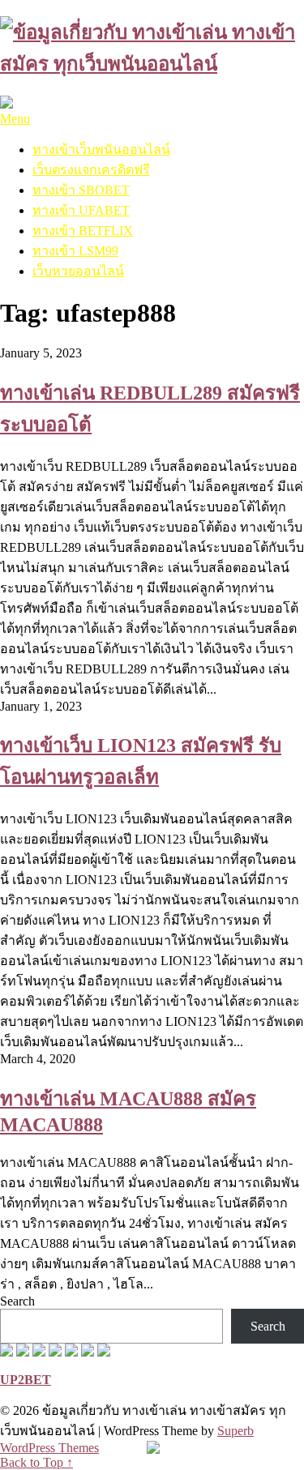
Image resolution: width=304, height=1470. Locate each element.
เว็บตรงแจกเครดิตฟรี (91, 170)
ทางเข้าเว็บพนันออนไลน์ (101, 149)
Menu (15, 119)
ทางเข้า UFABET (81, 210)
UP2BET (25, 1380)
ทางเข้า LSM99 (75, 251)
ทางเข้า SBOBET (81, 190)
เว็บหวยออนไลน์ (78, 271)
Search (17, 1301)
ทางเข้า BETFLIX (82, 230)
